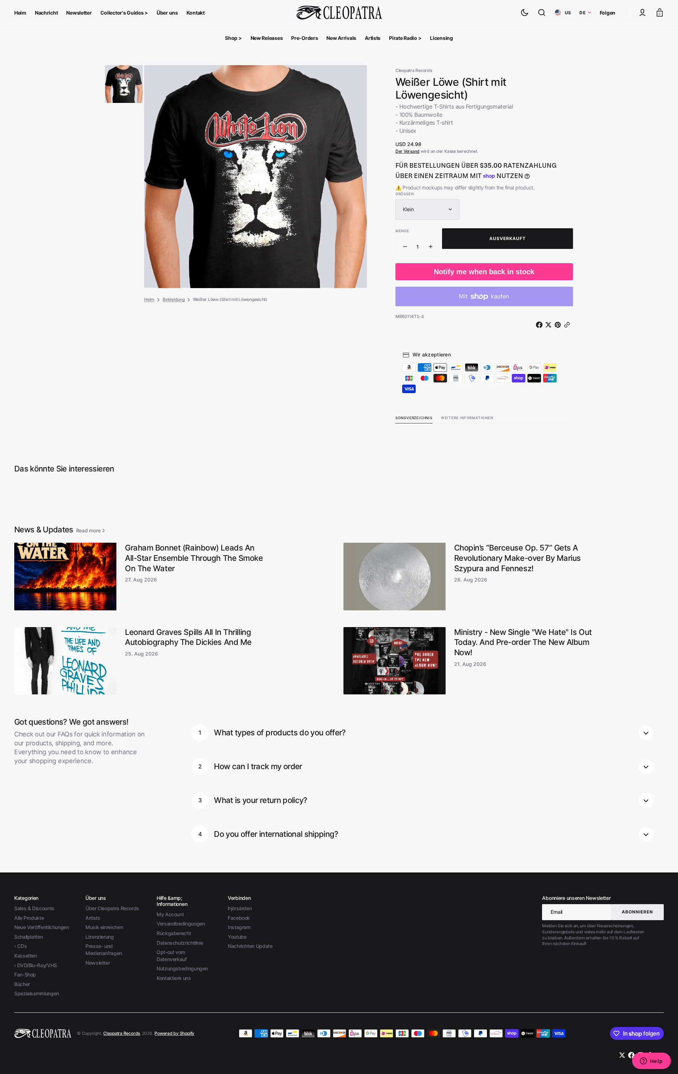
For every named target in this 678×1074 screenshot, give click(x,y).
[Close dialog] (470, 465)
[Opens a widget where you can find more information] (651, 1061)
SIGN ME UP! (408, 560)
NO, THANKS (408, 583)
